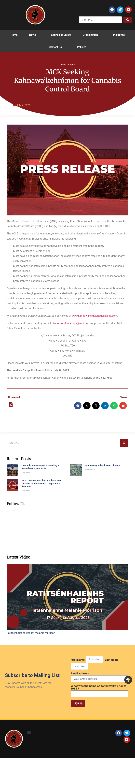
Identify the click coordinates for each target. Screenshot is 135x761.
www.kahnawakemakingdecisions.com (94, 315)
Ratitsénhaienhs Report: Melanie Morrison (31, 632)
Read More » (26, 472)
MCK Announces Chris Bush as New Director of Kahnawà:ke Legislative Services (41, 483)
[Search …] (100, 19)
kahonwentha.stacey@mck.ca (70, 323)
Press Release (67, 64)
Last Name (112, 659)
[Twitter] (120, 9)
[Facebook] (112, 9)
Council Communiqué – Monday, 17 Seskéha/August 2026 (41, 467)
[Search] (124, 443)
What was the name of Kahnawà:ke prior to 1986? (98, 687)
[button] (34, 35)
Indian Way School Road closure (102, 465)
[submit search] (127, 20)
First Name (78, 659)
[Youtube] (128, 9)
